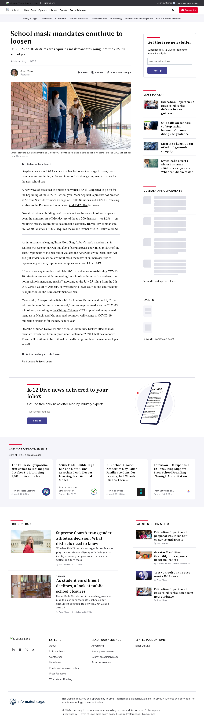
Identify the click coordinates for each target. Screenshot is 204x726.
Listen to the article (41, 164)
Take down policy (105, 713)
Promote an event (164, 338)
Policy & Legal (30, 18)
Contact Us (55, 656)
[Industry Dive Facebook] (19, 650)
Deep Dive (30, 10)
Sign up (157, 70)
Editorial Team (57, 651)
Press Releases (78, 10)
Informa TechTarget (117, 698)
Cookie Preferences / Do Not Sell (136, 713)
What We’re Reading (60, 679)
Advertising (97, 645)
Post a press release (165, 281)
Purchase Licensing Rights (64, 668)
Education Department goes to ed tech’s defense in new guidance (177, 107)
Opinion (42, 10)
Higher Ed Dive (49, 3)
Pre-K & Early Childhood (168, 18)
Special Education (78, 18)
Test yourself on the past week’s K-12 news (172, 574)
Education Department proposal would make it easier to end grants (171, 536)
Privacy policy (69, 713)
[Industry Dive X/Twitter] (26, 650)
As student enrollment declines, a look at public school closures (79, 585)
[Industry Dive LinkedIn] (13, 650)
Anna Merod (27, 71)
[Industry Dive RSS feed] (33, 650)
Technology (116, 18)
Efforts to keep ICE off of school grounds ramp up (177, 147)
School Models (99, 18)
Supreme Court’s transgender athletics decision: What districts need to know (84, 538)
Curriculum (60, 18)
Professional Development (139, 18)
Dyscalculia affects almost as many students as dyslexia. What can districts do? (177, 166)
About (52, 645)
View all (147, 281)
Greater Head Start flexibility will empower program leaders (170, 556)
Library (53, 10)
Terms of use (86, 713)
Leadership (46, 18)
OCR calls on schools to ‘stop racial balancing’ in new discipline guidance (176, 128)
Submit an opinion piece (105, 656)
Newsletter (55, 662)
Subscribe (190, 10)
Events (63, 10)
